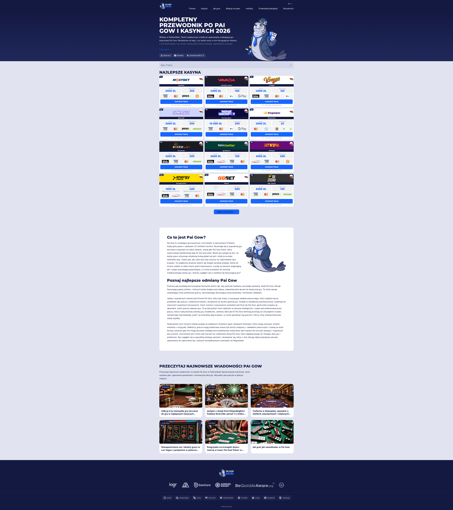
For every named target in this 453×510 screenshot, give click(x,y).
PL (289, 4)
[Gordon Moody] (223, 485)
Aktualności (288, 8)
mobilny (249, 8)
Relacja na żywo (233, 8)
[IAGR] (173, 485)
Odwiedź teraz (181, 101)
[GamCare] (202, 485)
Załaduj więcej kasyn (225, 212)
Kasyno (204, 8)
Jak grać (216, 8)
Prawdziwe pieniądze (268, 8)
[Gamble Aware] (254, 485)
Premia (192, 8)
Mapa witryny (226, 506)
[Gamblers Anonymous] (185, 485)
